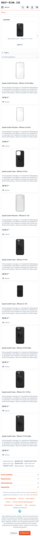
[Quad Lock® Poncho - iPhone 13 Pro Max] (20, 70)
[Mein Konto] (32, 7)
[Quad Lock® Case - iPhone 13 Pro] (20, 159)
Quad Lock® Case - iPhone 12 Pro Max (16, 348)
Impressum (32, 505)
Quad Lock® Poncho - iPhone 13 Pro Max (17, 83)
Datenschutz (18, 505)
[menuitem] (5, 7)
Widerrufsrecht (8, 505)
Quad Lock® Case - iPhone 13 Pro (14, 171)
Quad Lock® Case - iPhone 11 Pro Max (16, 436)
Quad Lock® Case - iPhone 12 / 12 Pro (20, 39)
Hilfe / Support (30, 498)
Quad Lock (19, 461)
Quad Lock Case (8, 461)
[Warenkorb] (37, 7)
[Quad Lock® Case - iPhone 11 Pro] (20, 247)
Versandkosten (33, 492)
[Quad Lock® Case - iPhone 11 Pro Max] (20, 423)
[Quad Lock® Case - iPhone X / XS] (20, 291)
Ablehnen (14, 533)
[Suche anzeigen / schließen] (23, 7)
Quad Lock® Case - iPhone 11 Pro (14, 260)
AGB (26, 505)
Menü (7, 7)
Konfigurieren (24, 533)
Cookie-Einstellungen (10, 498)
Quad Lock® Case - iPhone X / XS (14, 304)
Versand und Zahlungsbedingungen (22, 502)
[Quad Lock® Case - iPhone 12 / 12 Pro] (20, 30)
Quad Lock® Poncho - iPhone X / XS (15, 216)
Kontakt (8, 502)
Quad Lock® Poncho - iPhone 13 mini (16, 127)
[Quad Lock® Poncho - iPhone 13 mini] (20, 114)
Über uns (21, 498)
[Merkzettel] (27, 7)
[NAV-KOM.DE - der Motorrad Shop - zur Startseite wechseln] (10, 2)
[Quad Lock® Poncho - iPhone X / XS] (20, 203)
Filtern (6, 53)
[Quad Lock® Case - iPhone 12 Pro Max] (20, 335)
